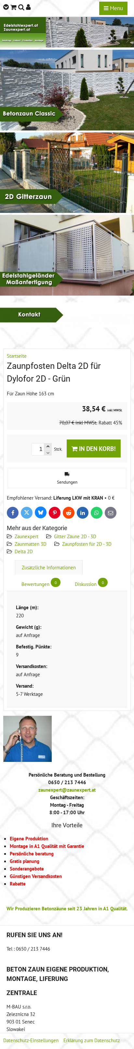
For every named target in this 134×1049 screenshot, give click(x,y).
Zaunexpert (26, 536)
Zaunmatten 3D (31, 544)
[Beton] (67, 128)
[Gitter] (67, 211)
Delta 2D (24, 551)
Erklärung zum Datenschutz (91, 1040)
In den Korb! (96, 448)
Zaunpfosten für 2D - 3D (87, 544)
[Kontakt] (67, 325)
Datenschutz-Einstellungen (31, 1040)
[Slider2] (67, 45)
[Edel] (67, 293)
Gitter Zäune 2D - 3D (75, 536)
